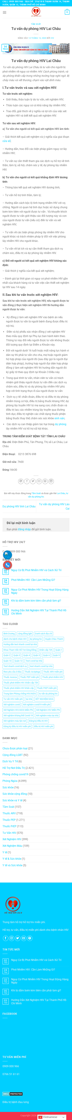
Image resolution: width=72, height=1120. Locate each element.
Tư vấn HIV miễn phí (13, 699)
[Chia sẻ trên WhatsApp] (21, 481)
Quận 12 (18, 661)
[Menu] (5, 12)
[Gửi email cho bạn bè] (39, 481)
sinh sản (59, 418)
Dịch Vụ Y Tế (10, 761)
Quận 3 (16, 655)
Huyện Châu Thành (54, 639)
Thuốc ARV (9, 813)
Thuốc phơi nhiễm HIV (52, 677)
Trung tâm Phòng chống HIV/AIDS (20, 693)
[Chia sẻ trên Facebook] (27, 481)
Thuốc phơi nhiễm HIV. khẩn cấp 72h (21, 682)
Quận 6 (46, 655)
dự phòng (60, 424)
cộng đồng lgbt (25, 633)
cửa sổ (7, 141)
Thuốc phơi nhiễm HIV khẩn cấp (19, 688)
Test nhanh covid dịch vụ (15, 666)
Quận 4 (26, 655)
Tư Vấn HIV (9, 832)
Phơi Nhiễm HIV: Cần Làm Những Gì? (33, 580)
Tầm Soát (36, 24)
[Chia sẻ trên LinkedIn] (51, 481)
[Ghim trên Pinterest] (45, 481)
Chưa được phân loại (15, 748)
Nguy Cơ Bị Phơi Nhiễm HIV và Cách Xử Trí (36, 570)
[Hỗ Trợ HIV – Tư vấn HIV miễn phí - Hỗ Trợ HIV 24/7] (36, 12)
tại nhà (29, 699)
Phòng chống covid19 (15, 774)
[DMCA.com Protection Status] (13, 1093)
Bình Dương (9, 633)
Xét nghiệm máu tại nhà (47, 715)
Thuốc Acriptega (32, 671)
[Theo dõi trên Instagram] (11, 938)
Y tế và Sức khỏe (12, 865)
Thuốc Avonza (10, 677)
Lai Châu (61, 493)
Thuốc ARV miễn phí (52, 671)
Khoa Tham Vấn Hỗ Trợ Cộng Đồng (20, 650)
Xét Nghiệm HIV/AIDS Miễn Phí (18, 710)
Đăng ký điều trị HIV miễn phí (17, 726)
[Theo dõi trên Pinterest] (29, 938)
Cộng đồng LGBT (13, 755)
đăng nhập (24, 529)
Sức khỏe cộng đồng (15, 793)
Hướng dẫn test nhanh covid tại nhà (20, 644)
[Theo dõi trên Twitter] (17, 938)
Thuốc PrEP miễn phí (46, 688)
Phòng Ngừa (10, 780)
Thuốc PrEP (9, 826)
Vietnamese (49, 1117)
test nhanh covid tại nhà (41, 666)
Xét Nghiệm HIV (12, 839)
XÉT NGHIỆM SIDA (44, 699)
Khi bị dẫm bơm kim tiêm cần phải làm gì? (36, 600)
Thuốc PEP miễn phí (29, 677)
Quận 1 (58, 650)
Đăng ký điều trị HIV (38, 721)
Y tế (5, 852)
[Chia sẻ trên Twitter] (33, 481)
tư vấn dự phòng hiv (48, 693)
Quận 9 (56, 655)
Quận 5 (36, 655)
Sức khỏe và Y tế (12, 800)
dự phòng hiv (36, 639)
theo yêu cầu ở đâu (12, 671)
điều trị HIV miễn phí (43, 726)
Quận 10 (7, 661)
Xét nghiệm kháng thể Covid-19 (18, 715)
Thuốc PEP (9, 820)
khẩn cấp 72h (46, 650)
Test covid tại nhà (34, 661)
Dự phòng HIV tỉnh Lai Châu (19, 506)
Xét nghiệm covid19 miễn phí (36, 704)
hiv (52, 38)
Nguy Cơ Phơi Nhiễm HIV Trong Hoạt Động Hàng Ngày (39, 591)
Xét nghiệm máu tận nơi (15, 721)
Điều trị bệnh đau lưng (16, 1102)
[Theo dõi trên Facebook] (5, 938)
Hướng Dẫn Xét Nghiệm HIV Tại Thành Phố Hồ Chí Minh (38, 612)
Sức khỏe (8, 787)
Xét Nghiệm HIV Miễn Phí (48, 710)
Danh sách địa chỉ (43, 633)
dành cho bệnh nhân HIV (15, 639)
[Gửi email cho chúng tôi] (23, 938)
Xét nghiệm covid (12, 704)
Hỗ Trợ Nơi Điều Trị (14, 768)
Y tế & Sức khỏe (12, 858)
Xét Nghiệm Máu (12, 845)
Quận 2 (7, 655)
